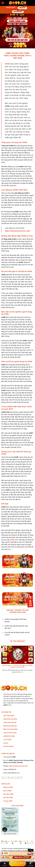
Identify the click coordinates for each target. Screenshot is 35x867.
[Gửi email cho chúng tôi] (2, 777)
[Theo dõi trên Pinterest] (9, 777)
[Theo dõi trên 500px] (15, 777)
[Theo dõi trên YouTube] (12, 777)
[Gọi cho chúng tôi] (6, 777)
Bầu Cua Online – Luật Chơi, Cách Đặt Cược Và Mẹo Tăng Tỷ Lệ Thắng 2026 (17, 666)
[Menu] (2, 3)
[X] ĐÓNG (31, 850)
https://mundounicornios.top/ (17, 231)
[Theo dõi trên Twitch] (21, 777)
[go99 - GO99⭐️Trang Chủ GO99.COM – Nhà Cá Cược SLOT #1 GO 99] (17, 3)
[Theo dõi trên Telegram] (18, 777)
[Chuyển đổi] (3, 619)
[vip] (30, 603)
